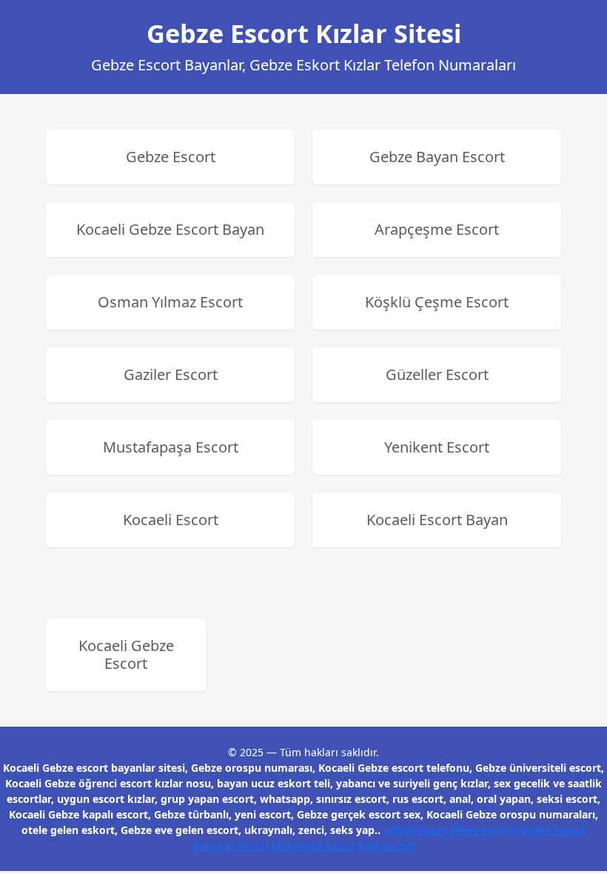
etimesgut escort (313, 845)
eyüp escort (387, 845)
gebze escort (415, 830)
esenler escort (550, 830)
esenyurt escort (230, 845)
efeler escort (481, 830)
